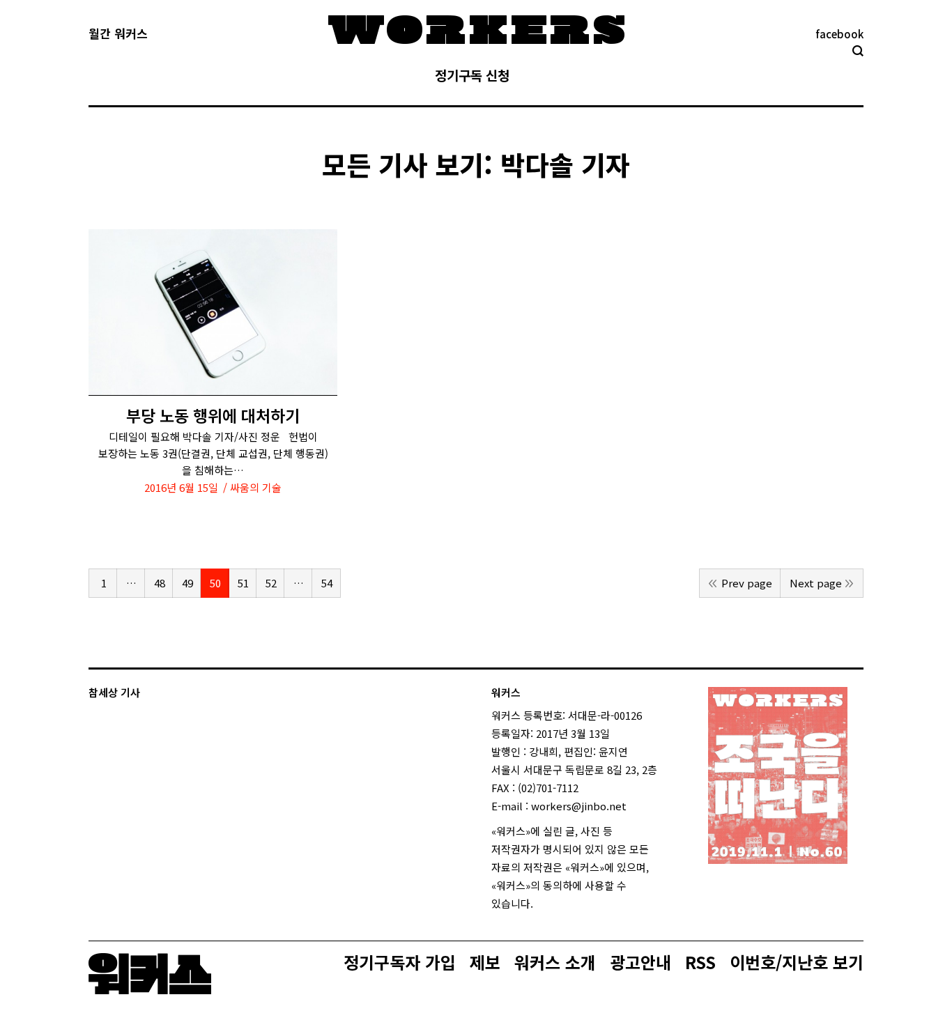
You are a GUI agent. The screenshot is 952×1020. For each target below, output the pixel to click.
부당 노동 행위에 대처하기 (213, 415)
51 (243, 582)
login (545, 903)
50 (215, 582)
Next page (816, 582)
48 (159, 582)
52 (271, 582)
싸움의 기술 (256, 487)
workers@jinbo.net (579, 805)
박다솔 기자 (565, 164)
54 (326, 582)
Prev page (746, 582)
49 (187, 582)
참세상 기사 (114, 692)
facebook (839, 33)
